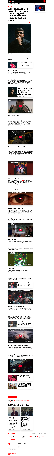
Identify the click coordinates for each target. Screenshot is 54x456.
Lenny (24, 400)
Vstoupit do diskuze (13, 397)
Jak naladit (20, 443)
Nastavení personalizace (11, 453)
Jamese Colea (14, 125)
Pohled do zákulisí (35, 433)
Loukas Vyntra (27, 400)
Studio (36, 3)
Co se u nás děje (43, 433)
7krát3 (14, 400)
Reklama (19, 446)
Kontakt (19, 447)
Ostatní (25, 443)
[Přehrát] (44, 1)
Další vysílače (13, 439)
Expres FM (30, 436)
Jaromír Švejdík (21, 400)
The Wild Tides (21, 180)
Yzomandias (9, 401)
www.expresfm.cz (41, 436)
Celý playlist (26, 1)
